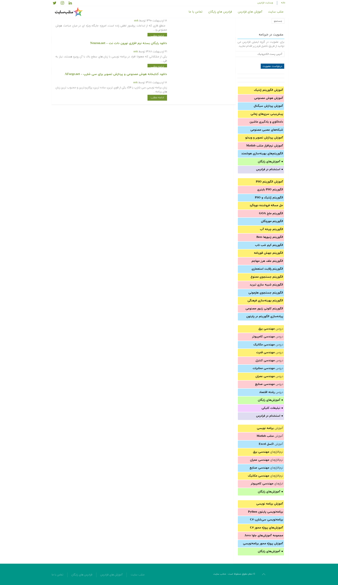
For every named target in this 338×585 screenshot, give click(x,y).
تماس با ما (195, 12)
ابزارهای (267, 484)
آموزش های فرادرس (250, 12)
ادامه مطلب (157, 36)
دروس (270, 329)
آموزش (270, 428)
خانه (283, 2)
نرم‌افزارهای (268, 452)
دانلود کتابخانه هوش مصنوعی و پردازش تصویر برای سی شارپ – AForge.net (116, 74)
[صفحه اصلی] (69, 12)
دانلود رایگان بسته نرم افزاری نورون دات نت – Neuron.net (128, 43)
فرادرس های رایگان (220, 12)
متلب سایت (275, 12)
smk (136, 21)
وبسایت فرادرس (265, 2)
